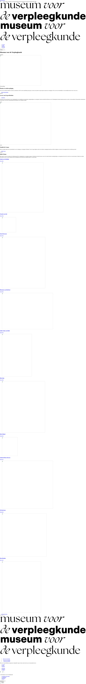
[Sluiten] (35, 1)
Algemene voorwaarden (6, 676)
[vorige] (1, 615)
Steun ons (3, 669)
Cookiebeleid (4, 677)
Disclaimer (3, 678)
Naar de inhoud (2, 0)
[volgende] (3, 615)
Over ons (3, 47)
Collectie (3, 44)
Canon (3, 45)
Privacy (3, 679)
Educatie (3, 46)
